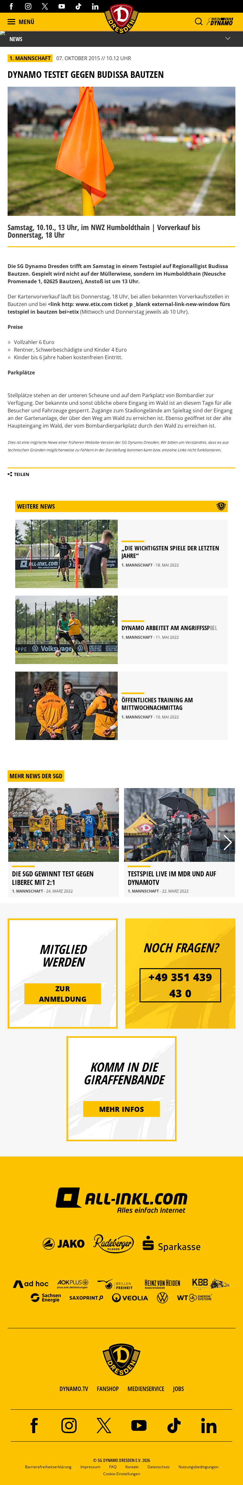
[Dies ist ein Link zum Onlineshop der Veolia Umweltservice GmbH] (130, 1297)
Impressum (90, 1466)
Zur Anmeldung (62, 994)
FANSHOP (108, 1388)
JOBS (178, 1388)
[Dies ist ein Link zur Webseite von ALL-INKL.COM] (121, 1200)
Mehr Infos (121, 1109)
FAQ (112, 1466)
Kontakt (132, 1466)
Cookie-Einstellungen (121, 1473)
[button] (198, 21)
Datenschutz (158, 1466)
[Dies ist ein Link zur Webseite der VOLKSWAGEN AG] (162, 1297)
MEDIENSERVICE (146, 1388)
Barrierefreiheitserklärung (48, 1466)
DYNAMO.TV (73, 1388)
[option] (64, 842)
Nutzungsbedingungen (198, 1466)
